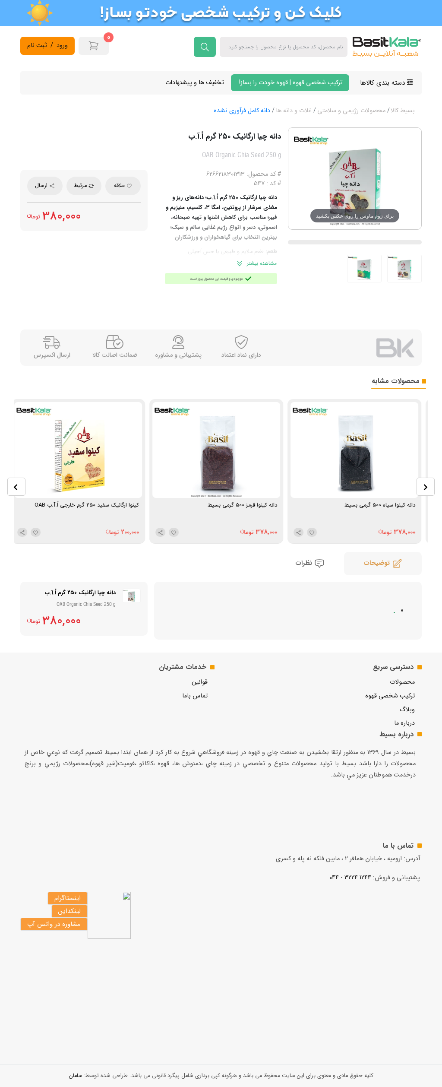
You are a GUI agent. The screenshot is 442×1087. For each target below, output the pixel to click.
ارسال (42, 185)
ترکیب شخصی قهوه (390, 696)
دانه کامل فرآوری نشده (242, 111)
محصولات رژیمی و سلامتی (351, 111)
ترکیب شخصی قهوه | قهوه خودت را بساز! (290, 83)
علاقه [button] (120, 185)
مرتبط (81, 185)
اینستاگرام (67, 898)
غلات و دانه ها (294, 111)
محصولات (402, 682)
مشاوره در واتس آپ (54, 924)
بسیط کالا (403, 111)
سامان (75, 1075)
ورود (62, 46)
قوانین (200, 682)
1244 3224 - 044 (350, 878)
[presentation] (16, 487)
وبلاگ (407, 710)
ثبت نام (37, 46)
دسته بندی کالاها (383, 83)
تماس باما (195, 696)
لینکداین (69, 911)
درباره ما (404, 723)
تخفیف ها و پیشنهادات (194, 83)
